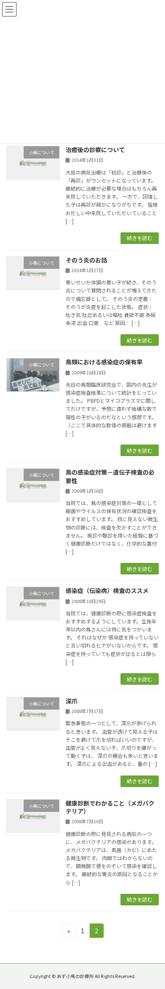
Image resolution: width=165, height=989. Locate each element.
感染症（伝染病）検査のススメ (107, 590)
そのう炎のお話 (86, 260)
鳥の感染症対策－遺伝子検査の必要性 (110, 476)
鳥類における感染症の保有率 (104, 362)
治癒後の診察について (95, 149)
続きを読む (139, 237)
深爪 (71, 701)
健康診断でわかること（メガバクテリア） (110, 807)
